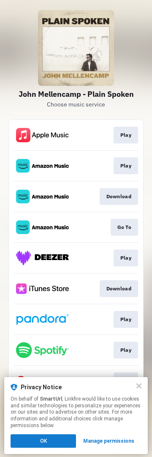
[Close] (139, 386)
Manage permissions (108, 441)
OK (43, 441)
